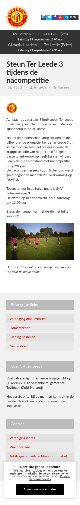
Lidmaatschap (20, 328)
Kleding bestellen (22, 337)
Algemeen (64, 87)
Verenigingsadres (22, 438)
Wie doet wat (20, 447)
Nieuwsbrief (19, 346)
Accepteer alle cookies (40, 489)
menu (73, 17)
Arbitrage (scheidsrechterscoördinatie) (38, 456)
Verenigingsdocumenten (28, 319)
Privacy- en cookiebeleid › (50, 478)
